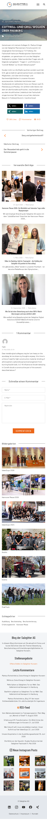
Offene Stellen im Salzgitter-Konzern (23, 664)
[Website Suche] (44, 4)
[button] (15, 106)
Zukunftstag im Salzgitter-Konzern (32, 676)
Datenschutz (14, 814)
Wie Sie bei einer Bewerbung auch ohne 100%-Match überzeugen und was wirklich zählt (23, 312)
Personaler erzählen (14, 36)
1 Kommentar (26, 119)
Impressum (25, 814)
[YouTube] (23, 808)
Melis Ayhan (30, 205)
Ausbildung (6, 621)
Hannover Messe (22, 625)
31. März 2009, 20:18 (8, 349)
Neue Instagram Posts (24, 750)
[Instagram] (16, 808)
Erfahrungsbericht (8, 625)
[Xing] (37, 808)
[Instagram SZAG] (9, 760)
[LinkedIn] (9, 808)
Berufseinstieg (16, 621)
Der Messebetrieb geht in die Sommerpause (16, 150)
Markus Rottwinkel (23, 21)
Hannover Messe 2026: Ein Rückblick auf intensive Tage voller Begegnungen (23, 209)
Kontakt (35, 814)
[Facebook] (30, 808)
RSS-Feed (25, 707)
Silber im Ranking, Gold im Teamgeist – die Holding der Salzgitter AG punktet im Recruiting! (23, 262)
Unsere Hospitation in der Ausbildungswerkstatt (20, 734)
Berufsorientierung (29, 621)
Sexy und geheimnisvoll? (32, 135)
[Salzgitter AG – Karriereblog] (17, 4)
